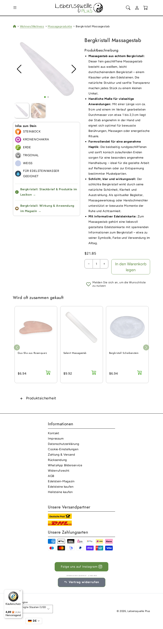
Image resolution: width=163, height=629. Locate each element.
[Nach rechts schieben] (146, 347)
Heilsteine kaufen (60, 492)
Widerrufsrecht (58, 470)
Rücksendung (57, 460)
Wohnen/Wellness (32, 26)
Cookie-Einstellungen (63, 449)
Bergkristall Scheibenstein (124, 353)
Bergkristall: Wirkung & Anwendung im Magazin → (47, 208)
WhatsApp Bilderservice (65, 465)
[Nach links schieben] (17, 347)
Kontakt (53, 433)
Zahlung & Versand (61, 454)
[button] (15, 7)
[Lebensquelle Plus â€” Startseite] (79, 8)
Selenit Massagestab (74, 353)
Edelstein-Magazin (61, 481)
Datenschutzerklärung (63, 444)
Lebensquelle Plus (138, 611)
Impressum (56, 438)
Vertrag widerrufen (84, 582)
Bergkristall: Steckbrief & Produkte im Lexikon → (46, 191)
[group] (47, 69)
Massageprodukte (60, 26)
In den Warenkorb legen (131, 267)
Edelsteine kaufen (60, 486)
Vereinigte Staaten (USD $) (31, 609)
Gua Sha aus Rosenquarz (32, 353)
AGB (51, 476)
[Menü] (20, 591)
